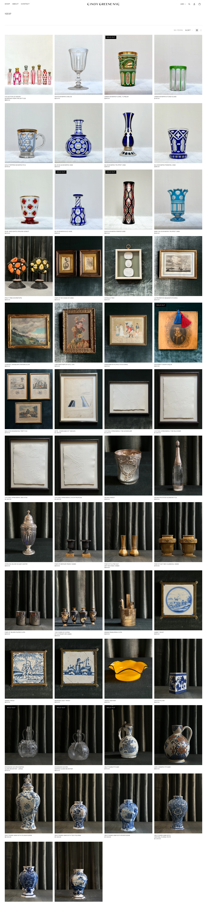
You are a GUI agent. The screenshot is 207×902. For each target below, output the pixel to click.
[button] (189, 30)
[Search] (189, 4)
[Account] (194, 4)
